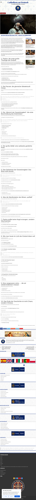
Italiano (1, 462)
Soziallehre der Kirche (3, 408)
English (1, 458)
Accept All (17, 496)
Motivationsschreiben (3, 470)
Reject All (11, 496)
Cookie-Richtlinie (2, 474)
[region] (11, 493)
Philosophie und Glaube (4, 439)
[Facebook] (15, 478)
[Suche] (24, 365)
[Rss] (14, 478)
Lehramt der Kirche (3, 395)
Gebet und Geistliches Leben (4, 423)
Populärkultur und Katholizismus (5, 443)
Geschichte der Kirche (3, 391)
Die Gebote (2, 380)
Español (1, 456)
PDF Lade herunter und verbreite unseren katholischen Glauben (27, 325)
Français (1, 459)
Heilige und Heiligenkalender (4, 427)
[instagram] (22, 478)
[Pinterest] (18, 478)
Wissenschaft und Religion (4, 440)
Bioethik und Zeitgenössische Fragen (5, 407)
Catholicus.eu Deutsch (18, 2)
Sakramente (2, 379)
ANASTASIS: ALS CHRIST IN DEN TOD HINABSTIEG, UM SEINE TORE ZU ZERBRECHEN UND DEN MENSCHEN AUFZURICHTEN (30, 46)
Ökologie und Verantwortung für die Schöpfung (7, 411)
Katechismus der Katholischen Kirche (5, 375)
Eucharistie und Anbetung (4, 424)
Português (1, 463)
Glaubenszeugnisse (3, 444)
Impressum (1, 471)
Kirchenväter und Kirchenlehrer (4, 392)
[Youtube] (20, 478)
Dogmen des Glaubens (3, 376)
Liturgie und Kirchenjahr (4, 396)
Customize (5, 496)
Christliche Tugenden (3, 412)
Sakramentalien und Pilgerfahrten (5, 428)
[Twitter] (17, 478)
